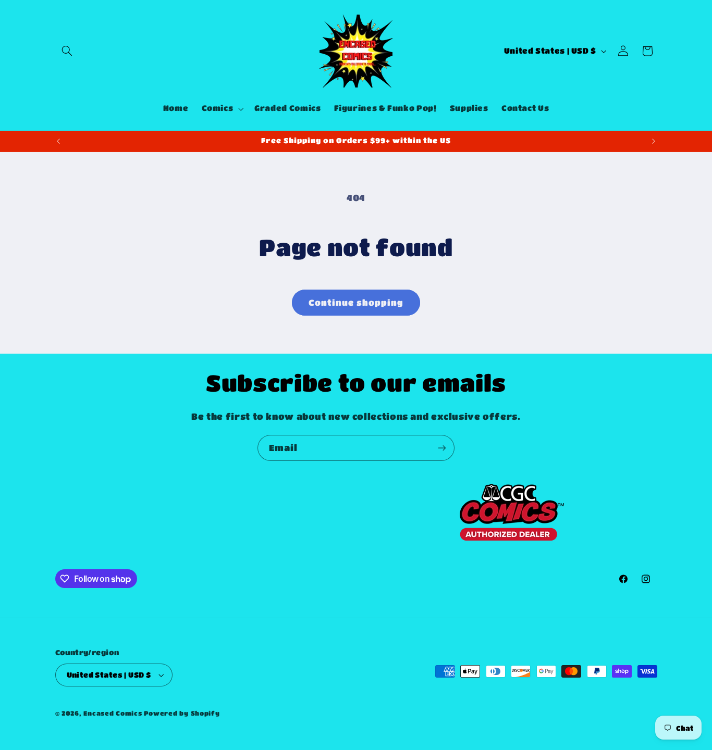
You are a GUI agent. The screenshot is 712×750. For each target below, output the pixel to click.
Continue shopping (356, 302)
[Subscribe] (442, 447)
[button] (67, 51)
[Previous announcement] (58, 141)
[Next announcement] (653, 141)
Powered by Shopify (181, 713)
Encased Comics (112, 713)
